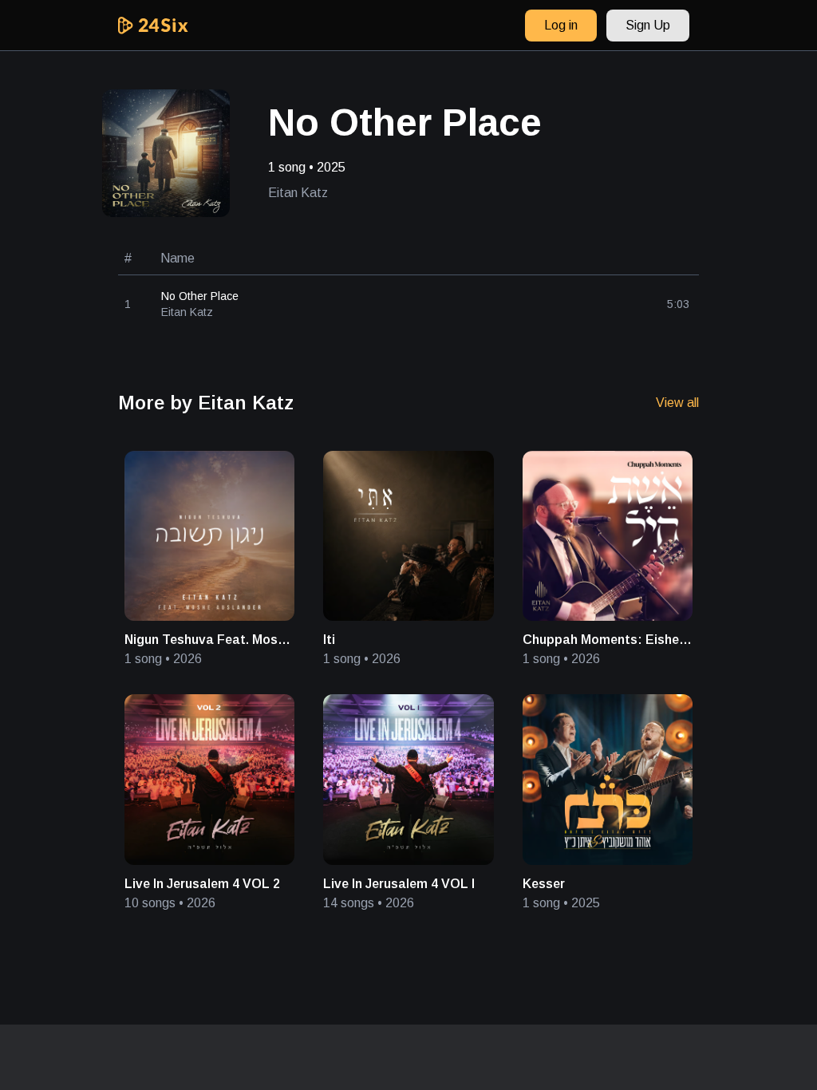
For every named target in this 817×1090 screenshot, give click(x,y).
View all (677, 402)
